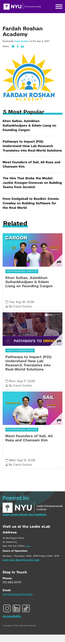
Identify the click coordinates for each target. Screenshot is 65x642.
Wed (12, 460)
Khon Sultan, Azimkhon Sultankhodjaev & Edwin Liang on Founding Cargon (29, 126)
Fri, (35, 41)
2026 (30, 301)
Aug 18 (20, 301)
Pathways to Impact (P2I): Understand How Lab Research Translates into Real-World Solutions (32, 146)
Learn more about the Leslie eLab (21, 560)
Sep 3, (40, 41)
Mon (12, 381)
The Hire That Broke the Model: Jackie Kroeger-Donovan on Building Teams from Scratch (32, 183)
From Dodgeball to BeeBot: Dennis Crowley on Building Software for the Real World (31, 203)
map (28, 546)
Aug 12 (21, 460)
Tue (11, 301)
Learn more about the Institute (24, 514)
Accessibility (12, 616)
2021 (46, 41)
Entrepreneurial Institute (22, 271)
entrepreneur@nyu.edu (18, 594)
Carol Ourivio (21, 41)
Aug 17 (21, 381)
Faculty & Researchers (20, 350)
